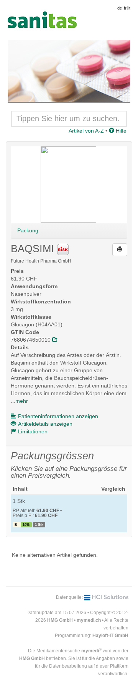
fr (125, 8)
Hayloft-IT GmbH (110, 635)
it (129, 8)
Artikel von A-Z (86, 131)
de (119, 8)
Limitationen (33, 431)
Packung (27, 230)
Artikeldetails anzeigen (45, 424)
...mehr (19, 401)
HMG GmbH (60, 620)
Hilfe (120, 131)
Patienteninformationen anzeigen (58, 416)
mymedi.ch (89, 620)
